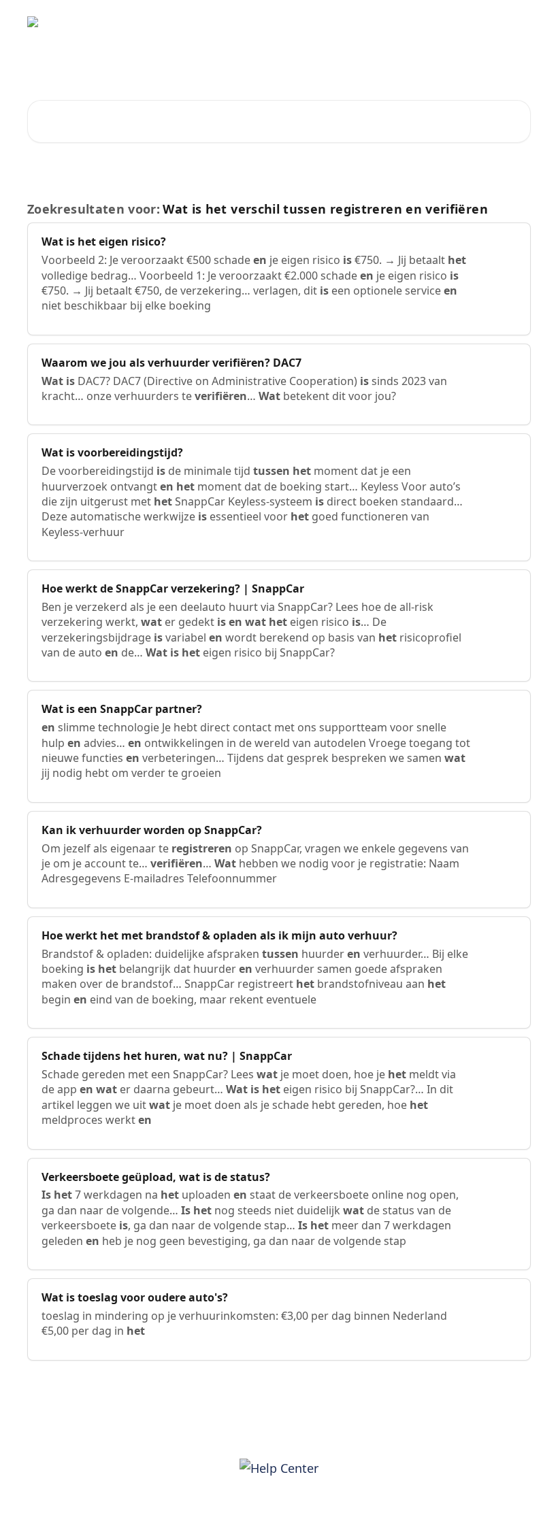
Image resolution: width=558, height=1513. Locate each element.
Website (414, 22)
